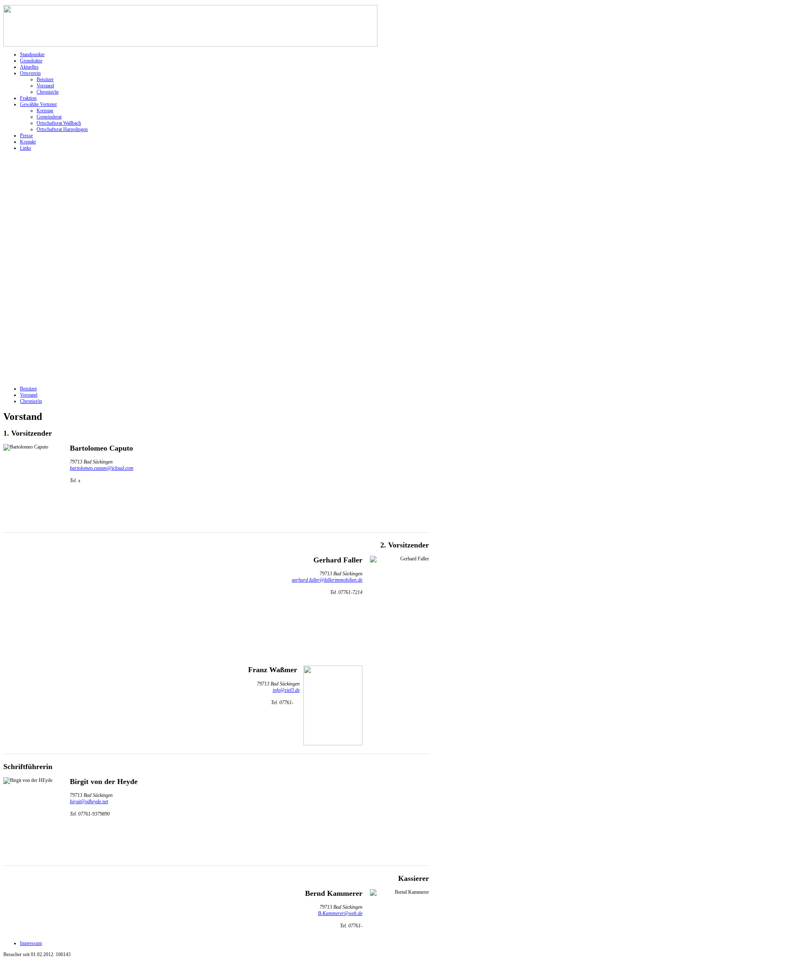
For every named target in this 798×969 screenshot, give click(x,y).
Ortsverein (30, 73)
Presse (26, 135)
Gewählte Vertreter (38, 104)
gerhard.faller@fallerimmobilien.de (327, 580)
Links (25, 148)
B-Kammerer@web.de (340, 913)
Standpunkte (32, 54)
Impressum (31, 943)
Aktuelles (29, 67)
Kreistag (45, 110)
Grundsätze (31, 61)
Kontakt (28, 142)
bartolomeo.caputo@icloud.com (101, 468)
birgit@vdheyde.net (89, 801)
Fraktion (28, 98)
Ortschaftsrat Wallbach (59, 123)
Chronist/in (48, 92)
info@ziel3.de (286, 690)
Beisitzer (45, 79)
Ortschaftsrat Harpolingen (62, 129)
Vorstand (45, 86)
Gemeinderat (49, 117)
